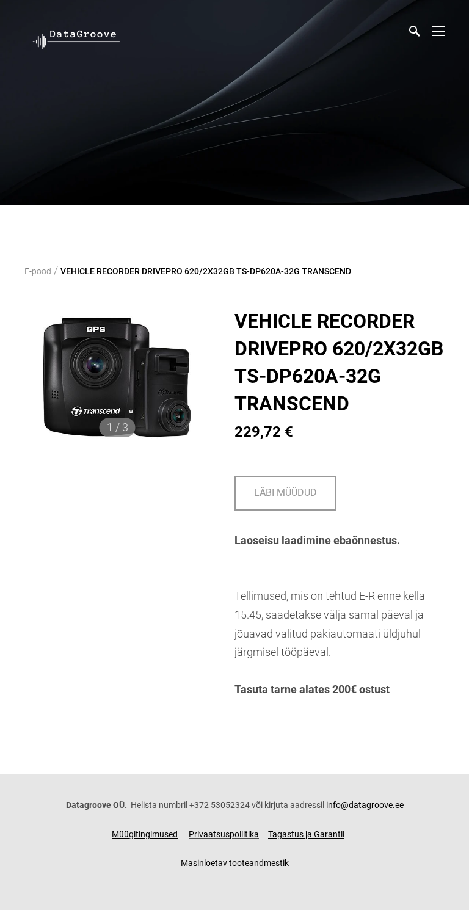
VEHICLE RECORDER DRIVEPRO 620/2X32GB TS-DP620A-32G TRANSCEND (205, 271)
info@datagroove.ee (365, 805)
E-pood (37, 271)
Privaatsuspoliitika (224, 834)
